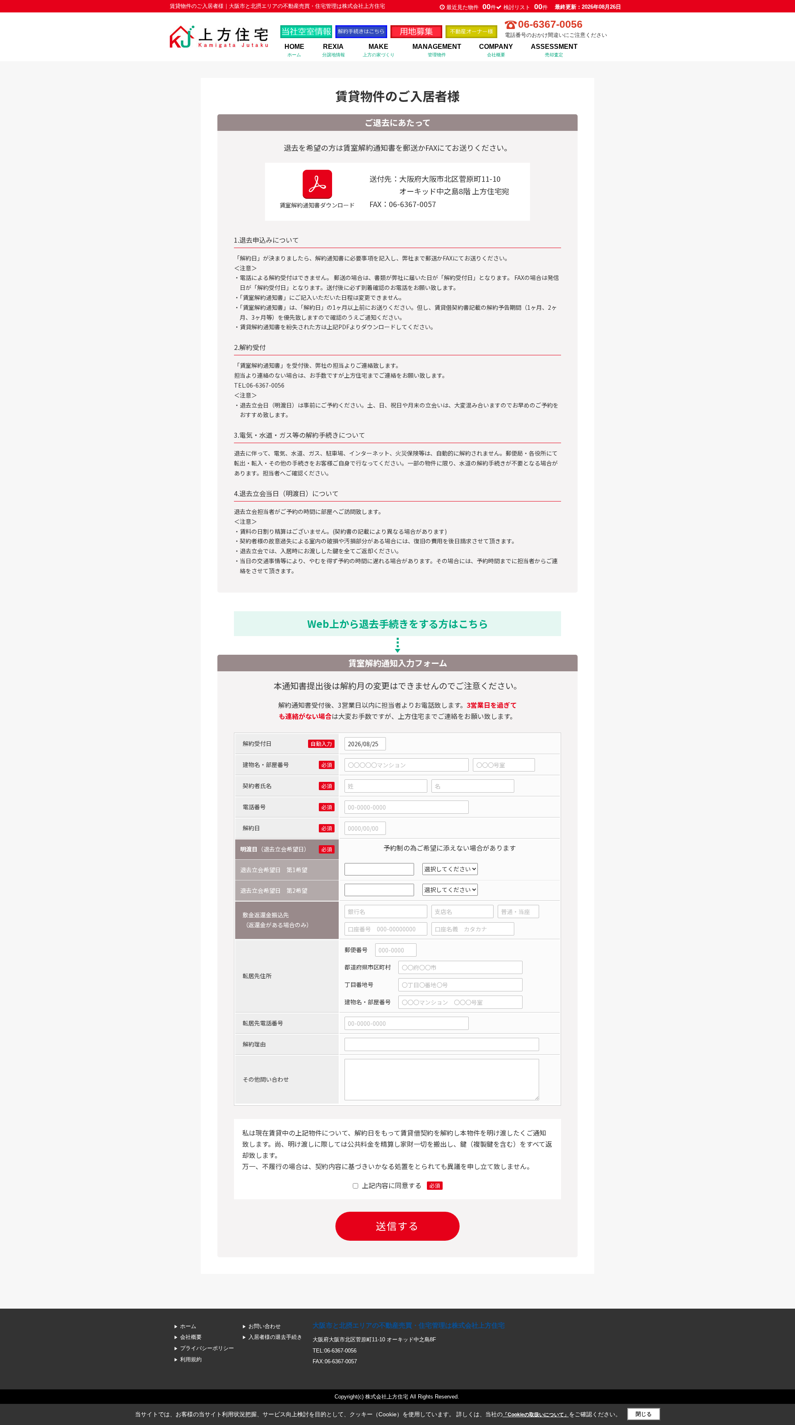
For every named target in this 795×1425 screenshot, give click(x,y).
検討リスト (526, 7)
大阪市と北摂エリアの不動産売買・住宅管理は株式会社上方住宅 (409, 1325)
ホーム (188, 1326)
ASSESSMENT (554, 50)
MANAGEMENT (436, 50)
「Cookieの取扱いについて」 (536, 1415)
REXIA (333, 50)
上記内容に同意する (392, 1185)
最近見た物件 (471, 7)
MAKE (379, 50)
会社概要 (191, 1337)
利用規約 (191, 1359)
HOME (294, 50)
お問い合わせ (264, 1326)
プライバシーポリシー (207, 1348)
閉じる (644, 1414)
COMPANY (496, 50)
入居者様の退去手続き (275, 1337)
